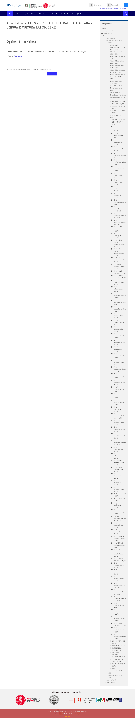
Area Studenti (111, 38)
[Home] (31, 5)
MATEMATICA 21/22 (118, 646)
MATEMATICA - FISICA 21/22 (117, 649)
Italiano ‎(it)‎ (75, 14)
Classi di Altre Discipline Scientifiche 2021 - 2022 (117, 52)
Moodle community (20, 14)
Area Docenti (111, 682)
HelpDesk (64, 14)
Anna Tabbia (18, 56)
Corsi (106, 36)
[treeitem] (114, 355)
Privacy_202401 (67, 713)
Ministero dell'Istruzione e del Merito (43, 14)
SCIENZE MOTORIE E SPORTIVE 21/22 (119, 660)
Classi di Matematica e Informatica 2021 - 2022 (117, 77)
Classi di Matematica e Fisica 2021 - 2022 (117, 71)
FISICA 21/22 (116, 115)
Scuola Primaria (115, 92)
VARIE (114, 668)
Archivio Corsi (111, 680)
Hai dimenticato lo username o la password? (114, 8)
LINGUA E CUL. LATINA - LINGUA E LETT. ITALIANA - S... (118, 121)
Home (104, 28)
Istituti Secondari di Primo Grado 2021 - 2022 (116, 88)
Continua (52, 74)
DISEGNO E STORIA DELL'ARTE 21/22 (118, 103)
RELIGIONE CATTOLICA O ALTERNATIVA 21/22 (118, 655)
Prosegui (67, 716)
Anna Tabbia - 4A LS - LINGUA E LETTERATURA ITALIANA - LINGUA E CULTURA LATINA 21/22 (47, 51)
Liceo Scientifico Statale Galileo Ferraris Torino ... (118, 97)
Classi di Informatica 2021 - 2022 (117, 62)
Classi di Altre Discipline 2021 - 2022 (117, 46)
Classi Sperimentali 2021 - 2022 (116, 82)
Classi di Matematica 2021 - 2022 (117, 66)
